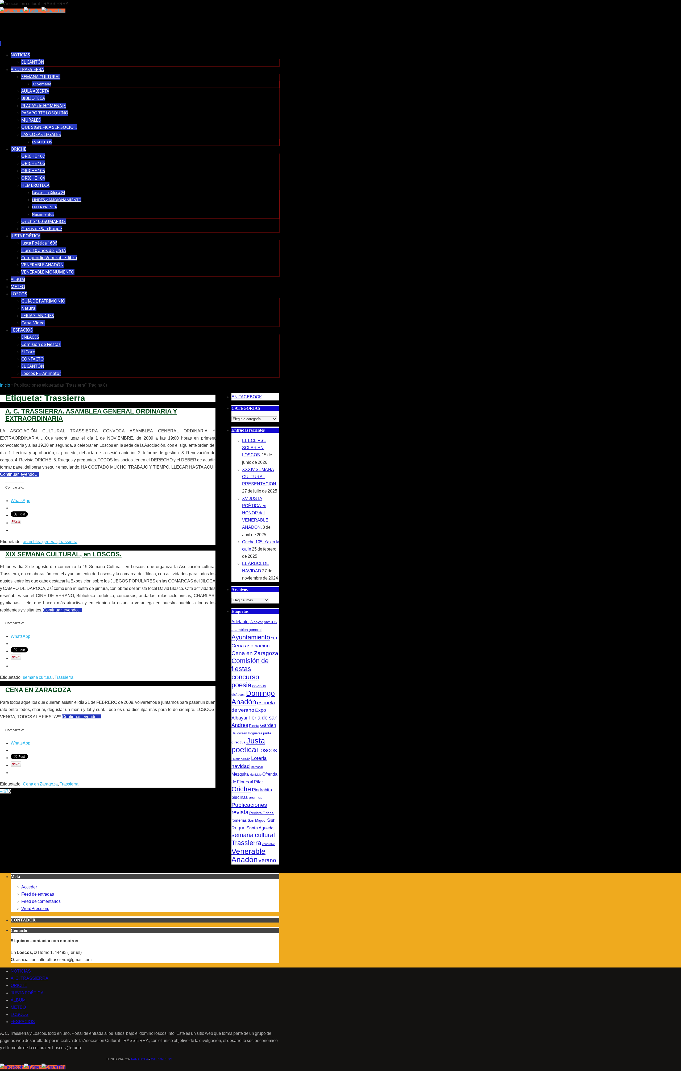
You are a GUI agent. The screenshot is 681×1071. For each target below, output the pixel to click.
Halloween (239, 733)
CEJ (274, 638)
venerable (268, 844)
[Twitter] (32, 11)
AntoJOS (270, 622)
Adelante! (240, 621)
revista (239, 812)
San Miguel (257, 820)
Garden (268, 725)
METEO (18, 1007)
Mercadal (257, 766)
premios (255, 797)
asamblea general (40, 541)
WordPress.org (35, 908)
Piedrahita (262, 789)
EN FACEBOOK (246, 397)
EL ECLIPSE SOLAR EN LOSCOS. (254, 447)
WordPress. (162, 1059)
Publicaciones (249, 805)
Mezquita (240, 774)
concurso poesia (245, 681)
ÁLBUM (18, 1000)
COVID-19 (259, 686)
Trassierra (68, 541)
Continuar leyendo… (19, 474)
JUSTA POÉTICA (27, 993)
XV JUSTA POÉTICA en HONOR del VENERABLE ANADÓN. (255, 513)
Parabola (139, 1059)
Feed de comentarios (41, 901)
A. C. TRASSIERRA (29, 978)
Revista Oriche (261, 813)
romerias (239, 820)
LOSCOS (19, 1014)
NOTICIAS (21, 971)
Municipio (255, 774)
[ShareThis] (53, 11)
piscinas (239, 797)
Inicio (5, 385)
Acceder (29, 887)
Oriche (241, 789)
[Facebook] (12, 11)
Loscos (267, 750)
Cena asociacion (250, 645)
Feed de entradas (37, 894)
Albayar (256, 622)
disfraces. (238, 695)
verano (267, 860)
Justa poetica (248, 745)
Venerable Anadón (248, 855)
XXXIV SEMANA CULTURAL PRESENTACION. (259, 476)
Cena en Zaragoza (40, 784)
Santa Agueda (259, 827)
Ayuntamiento (250, 637)
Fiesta (254, 725)
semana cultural (38, 677)
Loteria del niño (240, 758)
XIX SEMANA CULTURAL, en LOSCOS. (63, 554)
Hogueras (255, 733)
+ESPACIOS (23, 1021)
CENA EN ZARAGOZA (38, 689)
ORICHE (19, 985)
